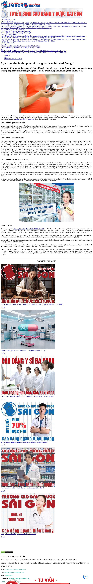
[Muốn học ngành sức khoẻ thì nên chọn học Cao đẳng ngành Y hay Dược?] (28, 486)
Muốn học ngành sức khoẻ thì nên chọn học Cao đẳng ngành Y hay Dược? (22, 488)
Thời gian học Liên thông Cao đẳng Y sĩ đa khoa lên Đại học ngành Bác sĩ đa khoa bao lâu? (27, 396)
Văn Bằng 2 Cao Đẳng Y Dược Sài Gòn (12, 29)
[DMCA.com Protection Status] (7, 553)
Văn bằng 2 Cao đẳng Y (24, 31)
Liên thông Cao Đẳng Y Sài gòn (31, 46)
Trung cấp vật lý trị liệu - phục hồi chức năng (31, 37)
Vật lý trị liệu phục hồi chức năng (27, 24)
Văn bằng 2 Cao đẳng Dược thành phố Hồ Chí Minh (28, 229)
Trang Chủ (7, 55)
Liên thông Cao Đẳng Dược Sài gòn (11, 46)
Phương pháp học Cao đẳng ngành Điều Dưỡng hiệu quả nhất (18, 534)
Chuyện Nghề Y (37, 51)
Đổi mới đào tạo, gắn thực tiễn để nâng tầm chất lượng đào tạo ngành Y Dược (23, 350)
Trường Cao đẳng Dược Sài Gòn (24, 119)
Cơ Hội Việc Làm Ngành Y (25, 51)
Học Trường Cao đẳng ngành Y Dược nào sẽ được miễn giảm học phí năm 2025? (24, 442)
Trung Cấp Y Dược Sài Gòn (9, 34)
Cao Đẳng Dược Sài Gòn (8, 19)
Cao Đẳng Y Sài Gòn (7, 21)
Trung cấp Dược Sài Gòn (8, 36)
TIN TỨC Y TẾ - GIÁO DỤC (51, 51)
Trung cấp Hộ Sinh (49, 37)
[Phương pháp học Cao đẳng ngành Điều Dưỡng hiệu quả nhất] (28, 532)
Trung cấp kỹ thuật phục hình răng (25, 36)
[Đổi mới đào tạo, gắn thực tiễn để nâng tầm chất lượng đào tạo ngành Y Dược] (28, 348)
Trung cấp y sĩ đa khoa (41, 36)
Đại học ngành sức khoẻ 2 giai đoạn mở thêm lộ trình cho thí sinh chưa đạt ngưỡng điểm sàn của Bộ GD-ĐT (32, 304)
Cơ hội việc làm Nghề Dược (9, 51)
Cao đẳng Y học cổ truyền (44, 24)
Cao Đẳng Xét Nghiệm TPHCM (28, 23)
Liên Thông (4, 44)
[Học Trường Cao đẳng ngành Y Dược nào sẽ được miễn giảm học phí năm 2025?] (28, 440)
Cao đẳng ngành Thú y (7, 42)
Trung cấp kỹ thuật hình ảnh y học (58, 36)
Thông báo (63, 51)
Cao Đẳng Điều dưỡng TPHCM (10, 23)
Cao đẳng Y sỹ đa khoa (10, 24)
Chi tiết (3, 307)
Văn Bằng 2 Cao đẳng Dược (9, 31)
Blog (2, 49)
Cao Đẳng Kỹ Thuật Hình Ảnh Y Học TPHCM (52, 23)
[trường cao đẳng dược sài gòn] (12, 7)
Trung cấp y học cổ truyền (10, 37)
